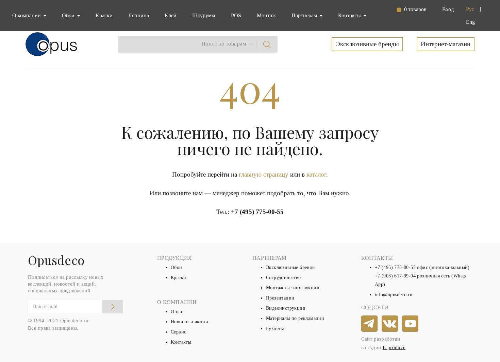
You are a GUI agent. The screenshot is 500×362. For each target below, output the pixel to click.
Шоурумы (203, 15)
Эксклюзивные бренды (367, 44)
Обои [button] (69, 15)
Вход (448, 9)
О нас (177, 311)
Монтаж (266, 15)
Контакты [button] (350, 15)
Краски (104, 15)
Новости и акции (189, 321)
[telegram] (369, 323)
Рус (470, 9)
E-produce (394, 347)
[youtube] (410, 323)
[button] (411, 9)
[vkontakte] (390, 323)
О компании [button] (27, 15)
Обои (176, 267)
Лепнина (138, 15)
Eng (470, 22)
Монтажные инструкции (292, 287)
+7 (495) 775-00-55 (257, 211)
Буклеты (275, 328)
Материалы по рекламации (295, 318)
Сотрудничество (283, 277)
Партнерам (304, 15)
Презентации (280, 298)
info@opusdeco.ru (393, 294)
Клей (171, 15)
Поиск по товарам (223, 43)
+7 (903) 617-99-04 (395, 275)
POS (236, 15)
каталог (316, 174)
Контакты (181, 342)
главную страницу (263, 174)
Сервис (178, 331)
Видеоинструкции (285, 308)
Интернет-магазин (445, 44)
